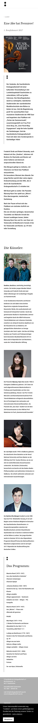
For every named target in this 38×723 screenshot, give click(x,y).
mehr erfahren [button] (17, 714)
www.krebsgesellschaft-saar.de (13, 694)
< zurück (6, 17)
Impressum (7, 703)
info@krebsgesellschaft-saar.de (16, 692)
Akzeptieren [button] (8, 719)
